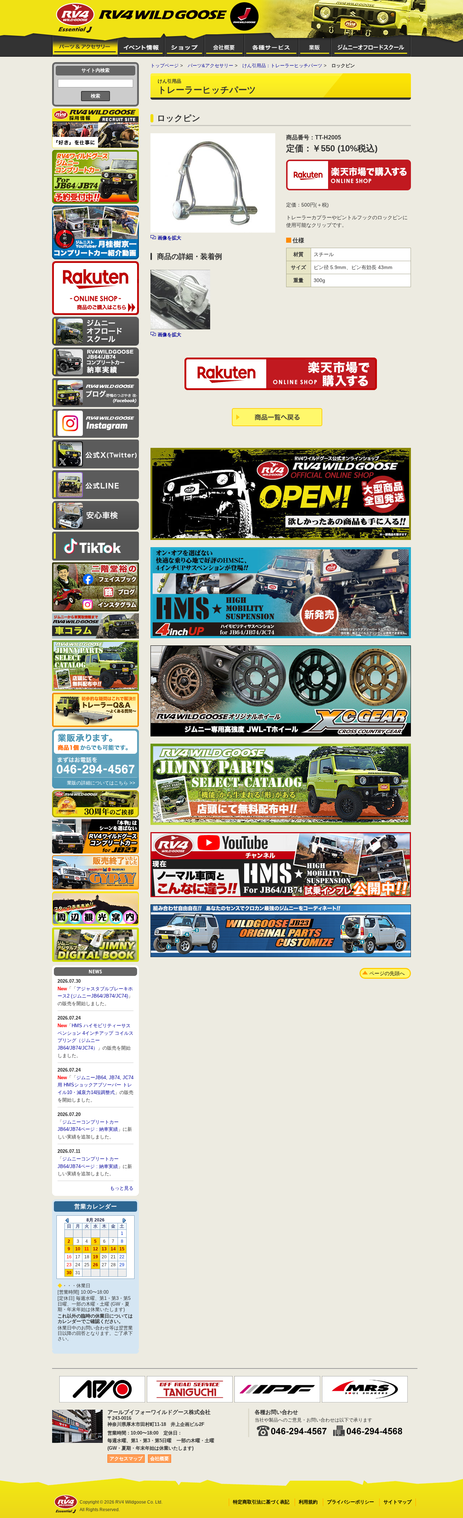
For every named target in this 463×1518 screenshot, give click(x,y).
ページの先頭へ (387, 973)
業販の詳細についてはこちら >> (101, 783)
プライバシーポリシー (350, 1502)
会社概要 (159, 1458)
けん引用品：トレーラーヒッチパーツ (282, 65)
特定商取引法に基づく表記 (261, 1502)
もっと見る (121, 1188)
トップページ (164, 65)
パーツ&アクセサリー (210, 65)
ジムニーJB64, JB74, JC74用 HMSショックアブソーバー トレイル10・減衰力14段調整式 (95, 1085)
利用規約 (308, 1502)
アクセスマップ (126, 1458)
